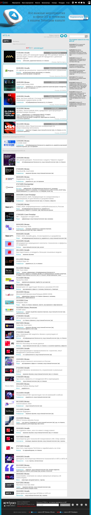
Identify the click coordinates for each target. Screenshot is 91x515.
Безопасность (48, 289)
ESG (52, 191)
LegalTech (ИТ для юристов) (43, 282)
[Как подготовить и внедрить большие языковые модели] (10, 252)
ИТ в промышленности (43, 190)
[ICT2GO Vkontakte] (75, 2)
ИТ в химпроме (42, 191)
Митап (18, 388)
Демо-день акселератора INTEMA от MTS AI (33, 493)
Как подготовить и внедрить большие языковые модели (38, 252)
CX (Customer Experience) (53, 345)
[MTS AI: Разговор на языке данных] (10, 343)
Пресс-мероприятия (27, 2)
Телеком (24, 272)
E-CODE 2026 (21, 143)
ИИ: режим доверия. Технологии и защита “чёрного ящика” (39, 160)
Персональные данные (47, 210)
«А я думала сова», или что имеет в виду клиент (35, 430)
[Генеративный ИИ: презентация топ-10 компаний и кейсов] (10, 395)
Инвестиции (25, 480)
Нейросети (53, 200)
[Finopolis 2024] (10, 302)
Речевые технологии (46, 471)
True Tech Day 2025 (23, 226)
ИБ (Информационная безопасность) (35, 145)
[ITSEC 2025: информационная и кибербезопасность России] (10, 207)
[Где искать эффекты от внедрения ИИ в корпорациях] (10, 379)
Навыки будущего (23, 411)
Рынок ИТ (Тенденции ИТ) (31, 422)
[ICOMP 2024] (10, 310)
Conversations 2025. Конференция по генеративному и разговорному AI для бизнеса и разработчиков (38, 198)
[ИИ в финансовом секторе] (10, 318)
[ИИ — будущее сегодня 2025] (10, 216)
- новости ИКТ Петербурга (70, 512)
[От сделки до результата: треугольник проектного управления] (10, 71)
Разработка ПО (49, 145)
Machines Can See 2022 (25, 485)
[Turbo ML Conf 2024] (10, 325)
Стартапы (62, 441)
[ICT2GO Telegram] (78, 3)
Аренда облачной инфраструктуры (26, 506)
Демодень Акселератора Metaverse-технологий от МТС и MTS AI (41, 459)
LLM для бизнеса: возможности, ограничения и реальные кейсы (39, 371)
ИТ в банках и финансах (42, 296)
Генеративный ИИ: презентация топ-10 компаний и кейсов (39, 395)
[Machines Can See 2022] (10, 485)
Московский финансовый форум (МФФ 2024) (34, 294)
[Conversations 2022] (10, 468)
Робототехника (54, 190)
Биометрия (55, 289)
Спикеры (54, 2)
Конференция (20, 145)
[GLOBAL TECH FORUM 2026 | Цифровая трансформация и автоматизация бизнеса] (10, 113)
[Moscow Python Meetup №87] (10, 386)
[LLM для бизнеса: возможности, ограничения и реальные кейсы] (10, 371)
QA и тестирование (33, 146)
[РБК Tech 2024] (10, 271)
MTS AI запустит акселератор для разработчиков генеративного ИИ (77, 78)
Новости (37, 2)
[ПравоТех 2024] (10, 280)
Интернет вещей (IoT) (60, 273)
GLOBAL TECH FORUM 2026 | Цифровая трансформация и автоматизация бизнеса (39, 111)
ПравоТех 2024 (22, 280)
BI (34, 263)
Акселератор (19, 441)
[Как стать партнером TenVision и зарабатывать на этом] (10, 448)
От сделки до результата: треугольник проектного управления (41, 70)
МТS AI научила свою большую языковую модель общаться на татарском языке (77, 66)
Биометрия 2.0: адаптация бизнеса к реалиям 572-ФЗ (37, 287)
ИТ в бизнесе (62, 162)
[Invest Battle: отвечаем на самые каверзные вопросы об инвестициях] (10, 477)
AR (27, 461)
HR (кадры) (19, 275)
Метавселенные (39, 461)
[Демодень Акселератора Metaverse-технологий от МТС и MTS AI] (10, 458)
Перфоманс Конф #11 (24, 179)
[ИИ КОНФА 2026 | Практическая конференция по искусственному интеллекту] (10, 128)
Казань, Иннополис (30, 307)
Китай (48, 191)
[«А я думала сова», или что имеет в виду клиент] (10, 430)
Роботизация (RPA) (32, 423)
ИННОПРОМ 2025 (23, 186)
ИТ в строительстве (32, 191)
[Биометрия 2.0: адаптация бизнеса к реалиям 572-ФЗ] (10, 287)
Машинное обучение (21, 146)
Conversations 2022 (23, 467)
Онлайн (27, 234)
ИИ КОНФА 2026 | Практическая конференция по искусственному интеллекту (35, 127)
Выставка (18, 188)
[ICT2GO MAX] (73, 3)
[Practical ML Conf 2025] (10, 171)
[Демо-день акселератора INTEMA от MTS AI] (10, 493)
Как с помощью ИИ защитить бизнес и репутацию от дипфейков (37, 335)
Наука (34, 230)
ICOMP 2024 (21, 310)
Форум (18, 162)
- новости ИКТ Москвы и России (45, 512)
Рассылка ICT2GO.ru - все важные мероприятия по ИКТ (52, 502)
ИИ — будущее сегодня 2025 (27, 217)
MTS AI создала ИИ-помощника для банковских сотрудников (77, 46)
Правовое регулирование (28, 282)
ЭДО (56, 422)
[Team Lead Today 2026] (10, 85)
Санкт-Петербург (30, 195)
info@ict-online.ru (10, 505)
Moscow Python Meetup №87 (27, 386)
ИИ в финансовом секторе (26, 318)
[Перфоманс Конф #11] (10, 179)
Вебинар (18, 247)
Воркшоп (18, 381)
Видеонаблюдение (29, 450)
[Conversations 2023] (10, 404)
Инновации (54, 188)
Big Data (40, 273)
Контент (42, 247)
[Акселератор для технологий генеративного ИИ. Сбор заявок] (10, 438)
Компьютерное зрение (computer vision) (26, 488)
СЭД (23, 422)
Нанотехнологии (20, 313)
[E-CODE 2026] (10, 143)
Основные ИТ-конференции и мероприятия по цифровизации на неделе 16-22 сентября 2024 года (77, 59)
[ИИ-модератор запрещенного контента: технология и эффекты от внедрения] (10, 244)
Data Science (41, 423)
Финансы (32, 296)
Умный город (62, 190)
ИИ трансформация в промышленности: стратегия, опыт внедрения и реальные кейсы (39, 351)
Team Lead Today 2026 (25, 84)
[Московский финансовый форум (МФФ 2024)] (10, 294)
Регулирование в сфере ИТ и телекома (26, 190)
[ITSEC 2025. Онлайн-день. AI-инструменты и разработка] (10, 236)
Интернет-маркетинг (54, 469)
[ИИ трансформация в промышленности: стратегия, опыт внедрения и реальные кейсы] (10, 351)
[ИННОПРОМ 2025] (10, 187)
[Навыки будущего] (10, 411)
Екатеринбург (29, 184)
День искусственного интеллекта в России (33, 361)
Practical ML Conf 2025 (25, 171)
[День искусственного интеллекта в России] (10, 361)
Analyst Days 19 (22, 261)
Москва (26, 141)
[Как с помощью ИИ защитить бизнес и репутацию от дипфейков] (10, 335)
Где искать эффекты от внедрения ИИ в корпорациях (37, 379)
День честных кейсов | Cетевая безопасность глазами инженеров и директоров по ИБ (38, 99)
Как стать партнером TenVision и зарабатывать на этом (38, 448)
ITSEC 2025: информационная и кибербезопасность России (40, 206)
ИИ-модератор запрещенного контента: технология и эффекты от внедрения (41, 244)
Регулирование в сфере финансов (25, 297)
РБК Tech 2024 (22, 270)
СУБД (39, 210)
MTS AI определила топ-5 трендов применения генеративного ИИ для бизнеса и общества (77, 72)
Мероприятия (16, 2)
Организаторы (46, 2)
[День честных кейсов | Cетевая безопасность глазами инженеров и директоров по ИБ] (10, 99)
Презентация (19, 495)
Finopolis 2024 (21, 302)
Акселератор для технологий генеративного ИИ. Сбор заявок (40, 439)
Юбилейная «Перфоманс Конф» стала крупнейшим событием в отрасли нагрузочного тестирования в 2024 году (78, 52)
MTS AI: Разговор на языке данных (30, 343)
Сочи (26, 300)
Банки (23, 304)
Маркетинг (28, 469)
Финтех (41, 304)
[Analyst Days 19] (10, 261)
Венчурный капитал (34, 480)
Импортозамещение (21, 191)
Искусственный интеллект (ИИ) (50, 162)
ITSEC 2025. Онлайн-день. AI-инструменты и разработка (38, 236)
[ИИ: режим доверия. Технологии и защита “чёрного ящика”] (10, 160)
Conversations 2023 (23, 404)
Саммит (18, 487)
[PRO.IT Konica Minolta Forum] (10, 420)
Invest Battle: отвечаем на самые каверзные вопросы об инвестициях (38, 477)
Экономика (50, 219)
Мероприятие (19, 461)
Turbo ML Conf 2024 (24, 325)
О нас (68, 2)
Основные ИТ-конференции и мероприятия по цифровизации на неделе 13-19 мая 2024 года (77, 104)
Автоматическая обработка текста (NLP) (26, 328)
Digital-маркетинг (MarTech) (23, 471)
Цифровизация (27, 188)
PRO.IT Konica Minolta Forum (27, 420)
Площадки (62, 2)
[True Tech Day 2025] (10, 227)
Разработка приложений (60, 145)
